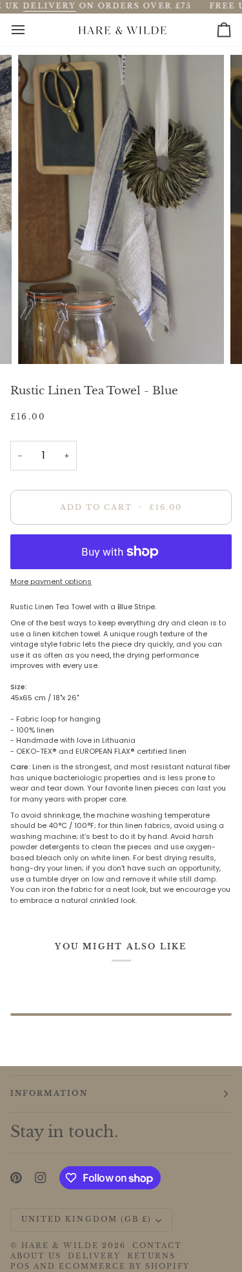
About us (35, 1256)
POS (20, 1266)
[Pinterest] (16, 1178)
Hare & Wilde (60, 1246)
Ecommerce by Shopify (124, 1266)
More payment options (51, 581)
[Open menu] (29, 30)
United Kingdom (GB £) (86, 1219)
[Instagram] (40, 1178)
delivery (49, 6)
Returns (151, 1256)
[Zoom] (42, 339)
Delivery (94, 1256)
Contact (157, 1246)
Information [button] (49, 1093)
